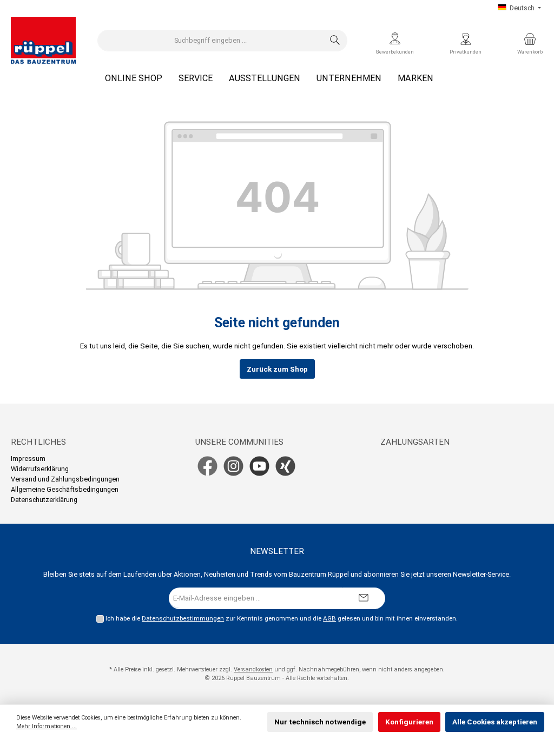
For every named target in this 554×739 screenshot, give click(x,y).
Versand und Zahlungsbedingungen (65, 479)
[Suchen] (335, 40)
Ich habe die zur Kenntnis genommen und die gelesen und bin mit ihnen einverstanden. (281, 618)
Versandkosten (253, 669)
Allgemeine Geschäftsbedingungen (64, 489)
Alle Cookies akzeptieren (494, 721)
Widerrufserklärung (40, 469)
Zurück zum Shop (277, 369)
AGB (329, 618)
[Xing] (285, 466)
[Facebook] (207, 466)
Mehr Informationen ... (46, 726)
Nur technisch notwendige (320, 721)
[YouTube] (259, 466)
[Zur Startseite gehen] (43, 40)
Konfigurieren (409, 721)
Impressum (28, 458)
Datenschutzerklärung (44, 500)
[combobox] (210, 40)
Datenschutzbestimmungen (183, 618)
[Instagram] (233, 466)
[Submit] (363, 598)
